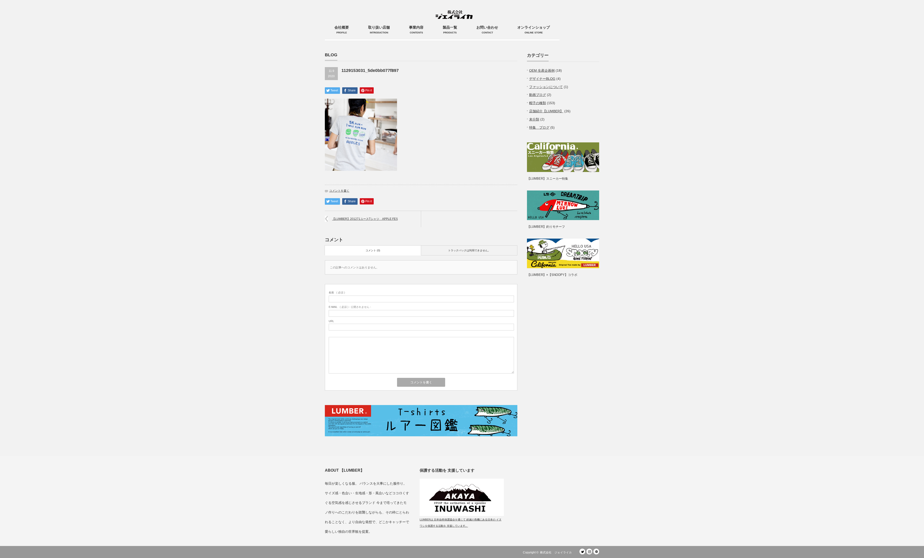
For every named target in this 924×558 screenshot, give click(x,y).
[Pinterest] (596, 551)
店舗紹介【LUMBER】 (546, 111)
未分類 (534, 119)
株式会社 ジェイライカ (557, 552)
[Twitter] (582, 551)
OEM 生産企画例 (542, 70)
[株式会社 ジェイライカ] (455, 9)
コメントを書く (339, 190)
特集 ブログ (539, 127)
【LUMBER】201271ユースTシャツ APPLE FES (365, 219)
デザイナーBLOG (542, 79)
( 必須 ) (337, 292)
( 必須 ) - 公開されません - (350, 306)
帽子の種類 (537, 103)
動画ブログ (537, 95)
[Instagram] (589, 551)
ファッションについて (546, 87)
